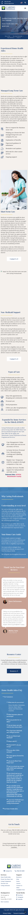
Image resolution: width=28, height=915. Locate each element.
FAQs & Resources (10, 37)
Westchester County (14, 476)
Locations (14, 847)
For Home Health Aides (11, 809)
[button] (25, 2)
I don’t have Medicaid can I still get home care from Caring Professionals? (15, 801)
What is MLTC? (12, 741)
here (8, 664)
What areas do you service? (16, 702)
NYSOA (18, 474)
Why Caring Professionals (17, 36)
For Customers (8, 697)
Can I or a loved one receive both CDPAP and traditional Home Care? (15, 768)
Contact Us (19, 37)
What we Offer (7, 36)
